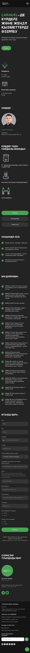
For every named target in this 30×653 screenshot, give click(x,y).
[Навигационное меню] (28, 3)
